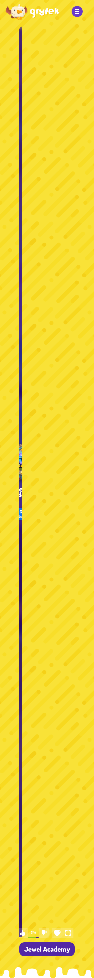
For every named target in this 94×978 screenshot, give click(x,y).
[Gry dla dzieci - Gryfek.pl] (33, 12)
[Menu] (77, 11)
